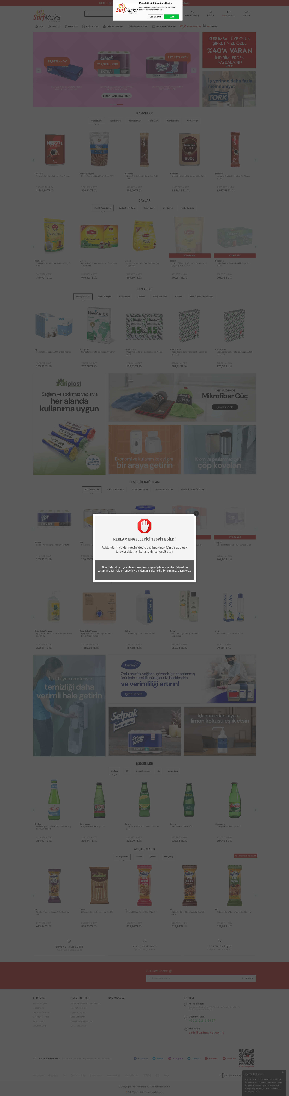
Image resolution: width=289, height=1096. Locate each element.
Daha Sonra (155, 17)
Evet (172, 17)
